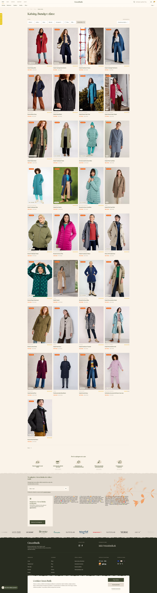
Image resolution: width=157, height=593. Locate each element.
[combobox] (142, 1)
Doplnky (15, 5)
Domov (13, 1)
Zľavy (26, 5)
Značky (20, 5)
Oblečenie (9, 5)
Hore (29, 447)
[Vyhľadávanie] (141, 2)
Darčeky (19, 1)
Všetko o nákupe (58, 469)
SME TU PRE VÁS (119, 469)
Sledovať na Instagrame (36, 522)
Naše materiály (99, 469)
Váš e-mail (31, 488)
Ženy (3, 1)
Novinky (3, 5)
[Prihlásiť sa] (151, 2)
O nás (152, 5)
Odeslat (65, 488)
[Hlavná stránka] (78, 2)
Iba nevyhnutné (115, 584)
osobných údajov (46, 492)
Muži (8, 1)
